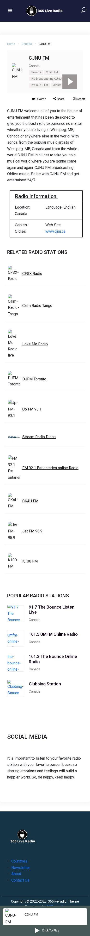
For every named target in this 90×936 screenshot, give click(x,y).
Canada (27, 44)
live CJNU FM (39, 85)
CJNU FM (52, 72)
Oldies (57, 85)
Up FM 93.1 (32, 409)
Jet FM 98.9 (32, 531)
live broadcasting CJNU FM (48, 78)
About (16, 874)
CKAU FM (30, 501)
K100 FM (30, 561)
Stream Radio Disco (39, 437)
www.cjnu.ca (55, 231)
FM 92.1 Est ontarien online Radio (50, 468)
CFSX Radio (32, 273)
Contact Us (20, 880)
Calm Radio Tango (37, 305)
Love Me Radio (35, 344)
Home (11, 44)
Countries (19, 861)
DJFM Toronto (34, 379)
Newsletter (20, 867)
